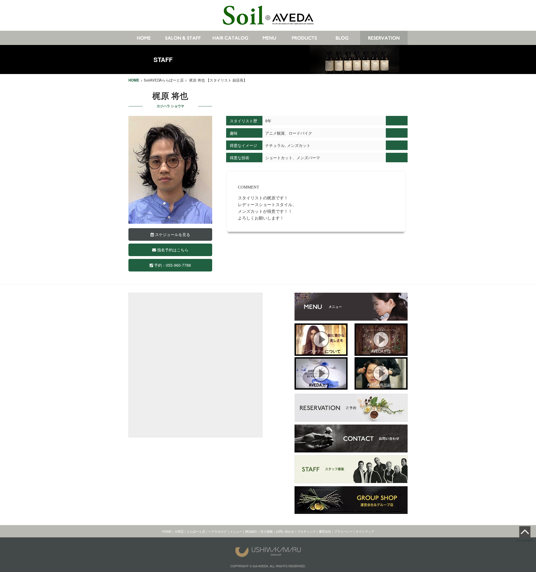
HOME (166, 531)
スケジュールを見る (172, 234)
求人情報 (266, 531)
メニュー (236, 531)
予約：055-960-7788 (172, 265)
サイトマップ (365, 531)
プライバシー (343, 531)
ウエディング (306, 531)
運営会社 (325, 531)
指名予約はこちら (172, 249)
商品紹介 (251, 531)
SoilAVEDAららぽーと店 (164, 80)
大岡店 (179, 531)
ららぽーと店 (196, 531)
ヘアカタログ (217, 531)
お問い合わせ (285, 531)
